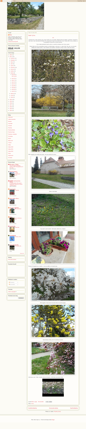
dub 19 (13, 78)
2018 (11, 103)
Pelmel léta (17, 227)
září (12, 63)
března (12, 93)
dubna (12, 72)
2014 (11, 110)
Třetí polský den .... (18, 245)
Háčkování (10, 117)
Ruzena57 (13, 5)
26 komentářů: (41, 401)
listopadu (13, 60)
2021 (11, 56)
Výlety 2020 (10, 146)
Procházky (10, 136)
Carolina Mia (12, 226)
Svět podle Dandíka (14, 244)
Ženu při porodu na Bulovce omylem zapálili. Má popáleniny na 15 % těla (16, 166)
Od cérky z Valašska (14, 207)
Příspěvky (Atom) (57, 411)
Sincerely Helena (13, 171)
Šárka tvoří (10, 140)
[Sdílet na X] (49, 401)
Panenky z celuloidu (12, 134)
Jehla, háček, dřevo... (14, 198)
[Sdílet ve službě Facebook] (50, 401)
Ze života (10, 157)
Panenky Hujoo (11, 132)
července (13, 67)
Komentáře (12, 284)
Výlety (9, 144)
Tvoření (9, 142)
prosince (13, 58)
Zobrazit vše (22, 253)
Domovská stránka (53, 408)
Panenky (10, 127)
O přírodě (10, 123)
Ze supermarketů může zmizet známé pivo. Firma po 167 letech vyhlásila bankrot (16, 184)
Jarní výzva (31, 35)
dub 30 (13, 74)
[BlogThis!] (47, 401)
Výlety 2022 (10, 151)
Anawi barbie (13, 189)
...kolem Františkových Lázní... (17, 174)
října (12, 61)
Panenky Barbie (11, 129)
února (12, 95)
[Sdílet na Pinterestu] (51, 401)
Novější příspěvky (32, 408)
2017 (11, 104)
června (12, 69)
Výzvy (32, 403)
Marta (11, 217)
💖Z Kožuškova (18, 208)
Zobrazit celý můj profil (13, 41)
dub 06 (13, 87)
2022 (11, 54)
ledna (12, 97)
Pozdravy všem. (18, 236)
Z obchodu (17, 190)
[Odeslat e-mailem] (46, 401)
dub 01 (13, 91)
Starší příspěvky (74, 408)
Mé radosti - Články (14, 164)
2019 (11, 101)
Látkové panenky (11, 119)
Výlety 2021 (10, 149)
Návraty (9, 121)
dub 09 (13, 85)
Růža (11, 34)
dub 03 (13, 89)
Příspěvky (12, 282)
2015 (11, 108)
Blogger (53, 419)
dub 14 (13, 82)
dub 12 (13, 83)
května (12, 71)
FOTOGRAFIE (13, 235)
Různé (9, 138)
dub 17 (13, 80)
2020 (11, 99)
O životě (10, 125)
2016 (11, 106)
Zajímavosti (10, 155)
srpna (12, 65)
